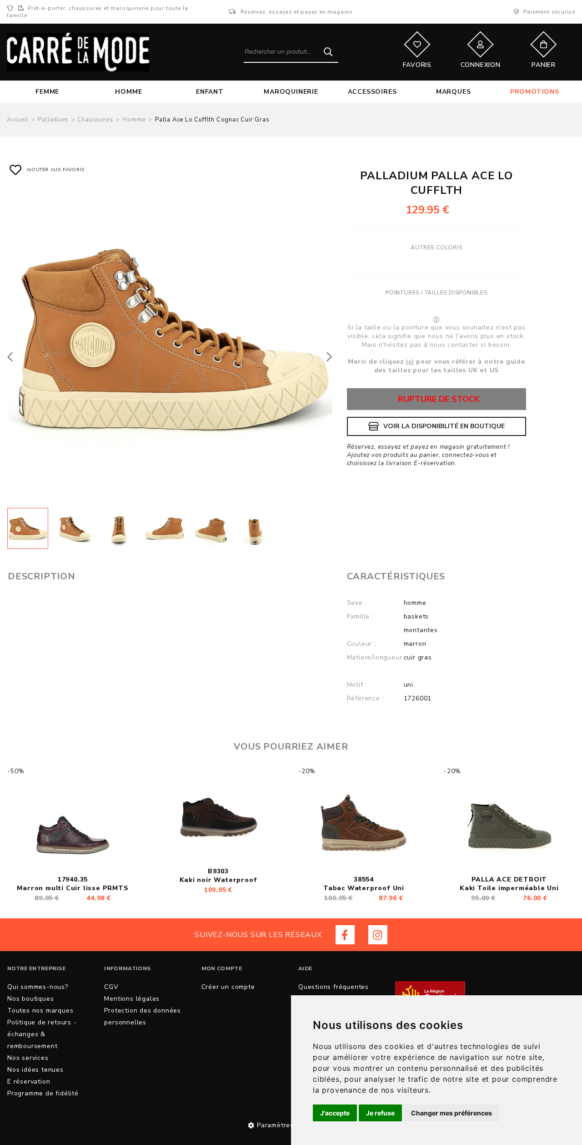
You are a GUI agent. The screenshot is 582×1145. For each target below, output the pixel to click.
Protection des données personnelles (142, 1016)
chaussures (95, 120)
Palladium (53, 120)
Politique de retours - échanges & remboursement (42, 1034)
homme (134, 120)
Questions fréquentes (333, 987)
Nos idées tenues (35, 1069)
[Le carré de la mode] (78, 52)
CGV (111, 987)
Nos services (28, 1058)
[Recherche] (327, 51)
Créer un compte (228, 987)
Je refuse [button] (380, 1113)
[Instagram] (377, 934)
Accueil (18, 120)
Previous (12, 356)
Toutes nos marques (40, 1010)
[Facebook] (345, 934)
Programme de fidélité (43, 1093)
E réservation (28, 1081)
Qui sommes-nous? (37, 987)
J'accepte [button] (335, 1113)
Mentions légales (132, 998)
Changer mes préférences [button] (451, 1113)
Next (326, 356)
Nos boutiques (30, 998)
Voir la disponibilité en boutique (444, 426)
